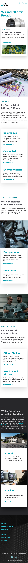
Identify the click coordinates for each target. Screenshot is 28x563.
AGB (8, 560)
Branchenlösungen (6, 529)
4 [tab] (8, 29)
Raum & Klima (4, 523)
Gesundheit (10, 151)
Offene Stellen (11, 353)
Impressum (4, 543)
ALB (4, 560)
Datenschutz (4, 540)
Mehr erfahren (7, 162)
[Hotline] (23, 3)
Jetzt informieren (7, 144)
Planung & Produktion (7, 526)
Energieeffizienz (12, 169)
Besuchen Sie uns (9, 502)
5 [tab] (9, 29)
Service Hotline (5, 537)
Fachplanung (11, 252)
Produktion (10, 270)
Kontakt (10, 453)
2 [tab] (4, 29)
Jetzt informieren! (6, 42)
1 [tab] (2, 29)
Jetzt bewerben (7, 364)
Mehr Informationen (8, 263)
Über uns (3, 534)
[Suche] (20, 3)
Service (9, 490)
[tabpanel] (14, 43)
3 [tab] (6, 29)
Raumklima (10, 133)
